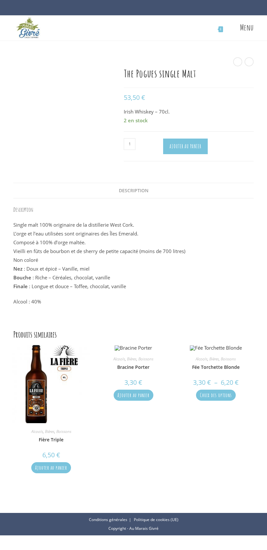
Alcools (37, 431)
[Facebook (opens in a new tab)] (130, 9)
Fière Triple (51, 439)
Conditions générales (108, 519)
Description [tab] (133, 191)
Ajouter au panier (185, 146)
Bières (49, 431)
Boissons (63, 431)
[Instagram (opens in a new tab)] (137, 9)
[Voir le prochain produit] (249, 61)
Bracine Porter (133, 367)
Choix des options (216, 395)
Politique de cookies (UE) (156, 519)
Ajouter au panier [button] (51, 467)
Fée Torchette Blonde (216, 367)
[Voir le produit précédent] (237, 61)
